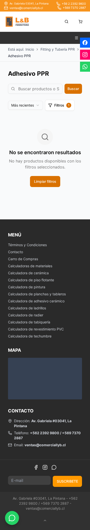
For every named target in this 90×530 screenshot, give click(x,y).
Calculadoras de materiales (30, 266)
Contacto (15, 252)
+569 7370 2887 (74, 8)
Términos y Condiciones (27, 245)
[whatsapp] (85, 67)
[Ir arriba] (45, 520)
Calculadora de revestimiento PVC (36, 329)
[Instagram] (45, 467)
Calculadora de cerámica (28, 273)
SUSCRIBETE (67, 481)
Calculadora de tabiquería (29, 322)
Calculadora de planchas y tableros (37, 294)
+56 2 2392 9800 (74, 4)
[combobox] (25, 105)
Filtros (62, 105)
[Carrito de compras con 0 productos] (80, 21)
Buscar (73, 88)
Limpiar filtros (45, 181)
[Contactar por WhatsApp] (12, 518)
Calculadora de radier (25, 315)
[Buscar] (66, 21)
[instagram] (85, 55)
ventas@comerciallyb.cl (26, 8)
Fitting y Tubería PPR (57, 49)
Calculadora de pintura (26, 287)
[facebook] (85, 43)
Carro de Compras (23, 259)
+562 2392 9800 (44, 433)
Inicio (30, 49)
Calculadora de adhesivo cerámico (36, 301)
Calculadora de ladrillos (27, 308)
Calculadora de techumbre (30, 336)
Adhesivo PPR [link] (19, 56)
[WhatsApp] (54, 467)
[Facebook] (36, 467)
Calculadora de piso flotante (31, 280)
